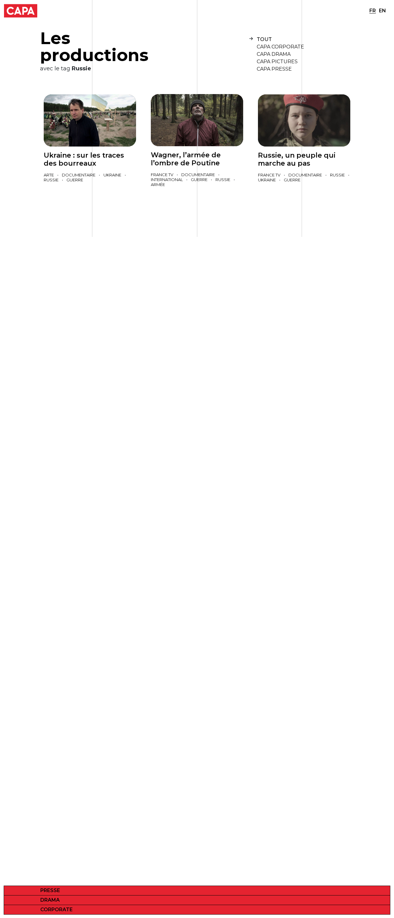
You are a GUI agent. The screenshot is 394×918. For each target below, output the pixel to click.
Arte (49, 174)
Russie (51, 179)
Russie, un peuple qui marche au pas (297, 159)
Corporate (56, 909)
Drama (50, 900)
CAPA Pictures (277, 61)
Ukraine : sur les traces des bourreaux (84, 159)
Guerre (74, 179)
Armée (158, 184)
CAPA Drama (274, 54)
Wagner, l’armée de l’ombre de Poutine (186, 159)
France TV (162, 174)
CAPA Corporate (280, 47)
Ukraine (112, 174)
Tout (264, 39)
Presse (50, 890)
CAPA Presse (274, 69)
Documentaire (78, 174)
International (167, 179)
